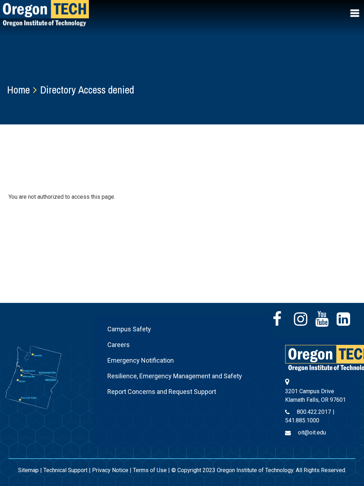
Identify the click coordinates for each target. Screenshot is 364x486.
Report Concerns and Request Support (161, 391)
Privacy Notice (110, 470)
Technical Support (65, 470)
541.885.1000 (302, 420)
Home (18, 89)
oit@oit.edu (312, 432)
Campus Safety (129, 329)
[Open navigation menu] (355, 13)
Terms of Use (150, 470)
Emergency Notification (140, 360)
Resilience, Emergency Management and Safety (174, 376)
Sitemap (28, 470)
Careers (118, 344)
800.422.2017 (314, 411)
